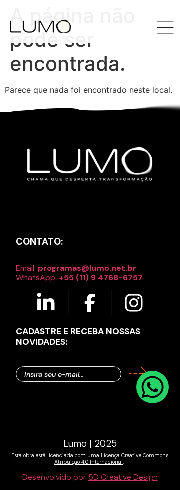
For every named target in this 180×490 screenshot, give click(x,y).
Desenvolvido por (90, 477)
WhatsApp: (79, 277)
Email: (76, 268)
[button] (166, 29)
